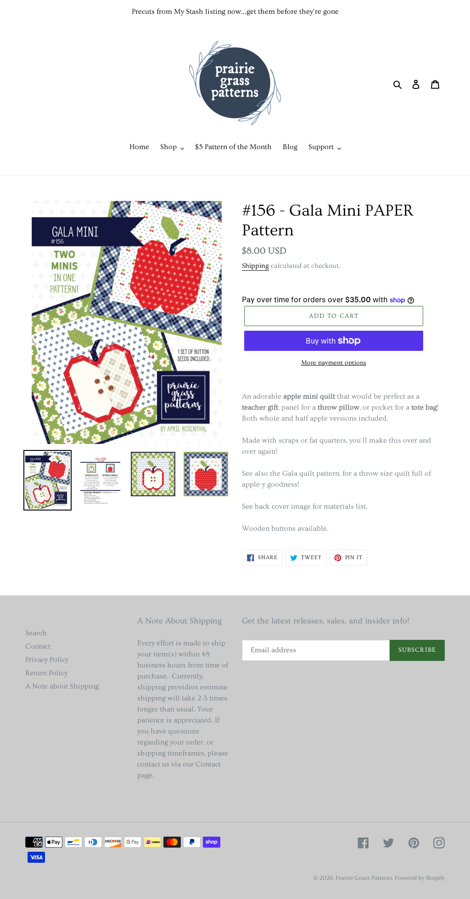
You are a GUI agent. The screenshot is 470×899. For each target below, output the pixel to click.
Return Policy (46, 673)
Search (36, 633)
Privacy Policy (46, 659)
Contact (37, 646)
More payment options (333, 362)
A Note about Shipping (62, 686)
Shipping (255, 266)
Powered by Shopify (420, 878)
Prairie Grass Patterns (364, 878)
